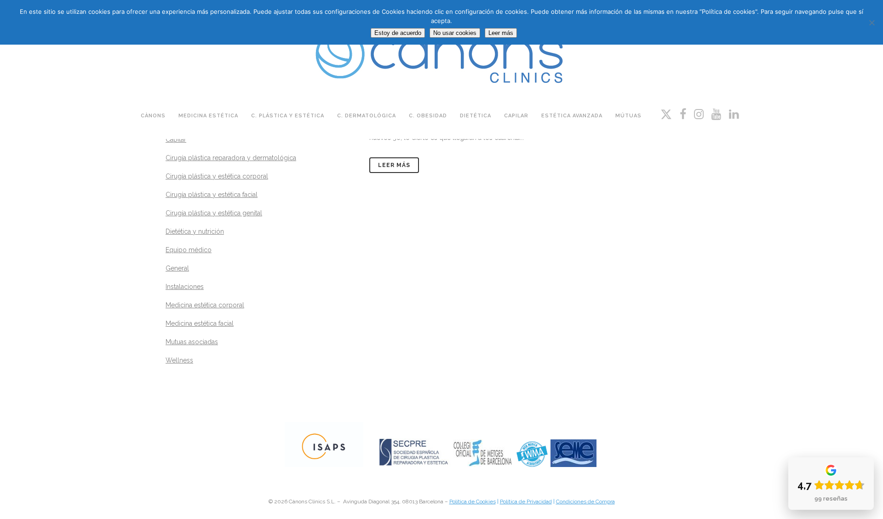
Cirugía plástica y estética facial (212, 194)
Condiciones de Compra (585, 501)
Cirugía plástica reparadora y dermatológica (231, 157)
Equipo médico (189, 250)
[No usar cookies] (871, 22)
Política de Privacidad (526, 501)
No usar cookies (454, 32)
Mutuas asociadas (192, 342)
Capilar (176, 139)
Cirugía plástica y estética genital (214, 213)
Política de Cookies (472, 501)
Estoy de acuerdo (397, 32)
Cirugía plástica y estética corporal (217, 176)
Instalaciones (185, 286)
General (177, 268)
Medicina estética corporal (205, 305)
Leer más (394, 165)
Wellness (179, 360)
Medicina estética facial (200, 323)
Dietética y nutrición (195, 231)
